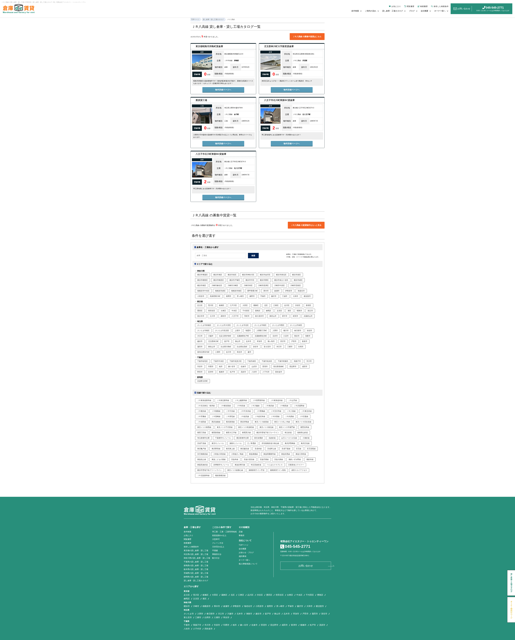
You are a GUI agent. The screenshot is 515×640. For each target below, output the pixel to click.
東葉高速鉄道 (202, 465)
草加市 (259, 341)
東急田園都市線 (269, 454)
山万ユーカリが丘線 (289, 438)
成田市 (304, 367)
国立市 (310, 311)
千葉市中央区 (218, 361)
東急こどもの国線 (219, 459)
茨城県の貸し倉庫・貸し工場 (196, 573)
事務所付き (217, 554)
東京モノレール (218, 443)
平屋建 (215, 550)
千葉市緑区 (251, 361)
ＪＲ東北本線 (306, 411)
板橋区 (221, 305)
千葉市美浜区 (267, 361)
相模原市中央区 (203, 291)
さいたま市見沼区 (222, 331)
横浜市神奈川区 (248, 275)
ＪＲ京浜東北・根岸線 (206, 406)
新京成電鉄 (258, 438)
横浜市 (187, 606)
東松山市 (211, 347)
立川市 (212, 316)
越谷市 (200, 341)
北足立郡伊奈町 (225, 336)
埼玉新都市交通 (203, 438)
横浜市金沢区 (265, 275)
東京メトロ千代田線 (225, 427)
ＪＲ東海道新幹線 (204, 400)
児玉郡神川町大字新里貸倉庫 (279, 46)
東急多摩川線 (240, 465)
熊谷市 (296, 336)
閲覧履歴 (410, 6)
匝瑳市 (265, 367)
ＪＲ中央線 (230, 411)
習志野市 (292, 367)
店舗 (240, 532)
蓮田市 (200, 347)
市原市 (200, 367)
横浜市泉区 (232, 275)
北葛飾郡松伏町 (261, 336)
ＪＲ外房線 (275, 416)
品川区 (286, 305)
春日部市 (297, 331)
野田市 (200, 372)
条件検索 (355, 11)
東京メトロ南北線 (266, 427)
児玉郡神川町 (213, 341)
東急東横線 (253, 454)
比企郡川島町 (226, 347)
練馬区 (268, 311)
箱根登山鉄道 (302, 433)
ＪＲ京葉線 (303, 416)
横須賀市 (307, 296)
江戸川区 (233, 305)
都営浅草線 (304, 427)
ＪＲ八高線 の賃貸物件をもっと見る (306, 225)
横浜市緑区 (298, 280)
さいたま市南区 (203, 331)
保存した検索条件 (441, 6)
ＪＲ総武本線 (260, 416)
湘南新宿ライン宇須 (256, 470)
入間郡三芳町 (261, 331)
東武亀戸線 (201, 449)
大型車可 (216, 539)
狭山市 (237, 341)
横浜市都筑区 (202, 280)
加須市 (309, 331)
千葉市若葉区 (283, 361)
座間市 (228, 296)
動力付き (216, 558)
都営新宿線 (216, 433)
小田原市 (200, 296)
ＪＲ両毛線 (230, 416)
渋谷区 (297, 305)
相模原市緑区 (220, 291)
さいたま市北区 (242, 325)
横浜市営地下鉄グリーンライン (209, 470)
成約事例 (242, 556)
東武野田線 (216, 449)
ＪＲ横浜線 (201, 411)
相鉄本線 (309, 459)
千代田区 (245, 311)
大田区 (245, 305)
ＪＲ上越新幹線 (241, 400)
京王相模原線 (202, 454)
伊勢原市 (288, 291)
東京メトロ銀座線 (262, 422)
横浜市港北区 (281, 275)
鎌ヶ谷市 (244, 625)
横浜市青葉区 (202, 275)
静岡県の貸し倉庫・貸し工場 (196, 577)
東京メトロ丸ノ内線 (282, 422)
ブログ (412, 11)
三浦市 (284, 296)
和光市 (239, 352)
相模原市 (207, 606)
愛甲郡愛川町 (252, 291)
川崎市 (196, 606)
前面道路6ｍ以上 (219, 535)
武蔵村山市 (308, 316)
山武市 (254, 367)
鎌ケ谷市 (231, 367)
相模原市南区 (236, 291)
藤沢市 (273, 296)
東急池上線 (201, 459)
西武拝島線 (244, 422)
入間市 (275, 331)
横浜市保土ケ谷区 (281, 280)
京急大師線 (278, 459)
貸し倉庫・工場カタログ (392, 11)
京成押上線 (271, 449)
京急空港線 (264, 459)
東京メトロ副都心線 (235, 470)
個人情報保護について (248, 564)
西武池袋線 (216, 422)
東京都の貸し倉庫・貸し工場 (196, 550)
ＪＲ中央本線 (245, 411)
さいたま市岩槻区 (204, 325)
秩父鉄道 (288, 433)
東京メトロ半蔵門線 (287, 427)
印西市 (210, 367)
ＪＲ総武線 (244, 416)
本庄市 (279, 347)
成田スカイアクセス (299, 470)
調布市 (223, 316)
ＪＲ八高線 (291, 411)
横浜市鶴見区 (218, 280)
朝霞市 (248, 331)
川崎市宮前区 (295, 285)
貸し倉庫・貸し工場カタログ (196, 580)
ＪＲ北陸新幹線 (203, 475)
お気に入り (396, 6)
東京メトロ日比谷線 (303, 422)
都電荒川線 (246, 433)
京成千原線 (201, 443)
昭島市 (299, 311)
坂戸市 (226, 341)
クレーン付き (217, 543)
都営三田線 (201, 433)
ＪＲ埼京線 (240, 406)
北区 (266, 305)
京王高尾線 (311, 449)
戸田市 (293, 341)
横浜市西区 (264, 280)
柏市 (220, 367)
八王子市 (235, 316)
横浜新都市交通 (242, 438)
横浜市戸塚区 (234, 280)
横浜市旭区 (217, 275)
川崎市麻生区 (217, 285)
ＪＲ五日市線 (276, 411)
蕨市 (249, 352)
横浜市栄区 (296, 275)
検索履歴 (424, 6)
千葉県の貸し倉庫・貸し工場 (196, 562)
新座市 (304, 341)
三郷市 (290, 347)
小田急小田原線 (219, 454)
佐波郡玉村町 (202, 381)
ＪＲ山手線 (292, 400)
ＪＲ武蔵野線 (299, 406)
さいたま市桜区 (260, 325)
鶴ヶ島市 (271, 341)
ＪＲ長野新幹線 (259, 400)
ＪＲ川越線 (255, 406)
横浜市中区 (250, 280)
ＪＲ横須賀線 (225, 406)
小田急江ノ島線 (237, 454)
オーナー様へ (440, 11)
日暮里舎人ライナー (296, 465)
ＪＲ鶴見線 (283, 406)
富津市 (210, 372)
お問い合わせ (463, 9)
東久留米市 (259, 316)
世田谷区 (211, 311)
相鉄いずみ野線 (295, 459)
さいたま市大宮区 (224, 325)
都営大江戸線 (231, 433)
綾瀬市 (276, 291)
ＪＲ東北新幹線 (223, 400)
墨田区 (200, 311)
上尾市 (237, 331)
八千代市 (265, 372)
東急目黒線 (285, 454)
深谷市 (255, 347)
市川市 (309, 361)
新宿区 (308, 305)
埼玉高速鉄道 (256, 465)
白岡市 (300, 347)
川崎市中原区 (279, 285)
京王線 (298, 449)
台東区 (223, 311)
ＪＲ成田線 (201, 422)
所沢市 (283, 341)
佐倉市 (243, 367)
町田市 (295, 316)
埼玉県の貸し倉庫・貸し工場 (196, 554)
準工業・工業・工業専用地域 (224, 532)
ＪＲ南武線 (269, 406)
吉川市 (228, 352)
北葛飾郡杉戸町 (243, 336)
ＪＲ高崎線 (216, 416)
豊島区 (257, 311)
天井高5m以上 (218, 547)
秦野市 (252, 296)
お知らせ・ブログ (246, 552)
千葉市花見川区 (235, 361)
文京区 (279, 311)
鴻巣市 (307, 336)
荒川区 (210, 305)
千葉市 (187, 625)
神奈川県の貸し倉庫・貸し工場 (197, 558)
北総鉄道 (272, 438)
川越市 (210, 336)
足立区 (200, 305)
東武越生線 (244, 449)
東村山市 (272, 316)
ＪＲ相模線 (216, 411)
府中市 (284, 316)
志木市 (248, 341)
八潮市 (217, 352)
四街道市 (278, 372)
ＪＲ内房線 (289, 416)
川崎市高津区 (263, 285)
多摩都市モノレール (221, 465)
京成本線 (258, 449)
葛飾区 (256, 305)
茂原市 (243, 372)
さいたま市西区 (278, 325)
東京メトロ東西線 (204, 427)
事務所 (241, 535)
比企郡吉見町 (242, 347)
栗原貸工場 (201, 100)
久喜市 (286, 336)
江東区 (276, 305)
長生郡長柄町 (278, 367)
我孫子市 (297, 361)
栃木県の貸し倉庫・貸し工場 (196, 569)
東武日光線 (305, 443)
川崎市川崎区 (233, 285)
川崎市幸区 (248, 285)
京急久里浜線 (249, 459)
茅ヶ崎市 (240, 296)
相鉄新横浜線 (220, 475)
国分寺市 (200, 316)
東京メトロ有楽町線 (246, 427)
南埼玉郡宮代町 (203, 352)
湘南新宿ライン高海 (278, 470)
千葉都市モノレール (223, 438)
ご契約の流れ (370, 11)
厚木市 (266, 291)
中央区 (234, 311)
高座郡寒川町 (215, 296)
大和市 (295, 296)
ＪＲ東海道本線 (276, 400)
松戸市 (232, 372)
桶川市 (286, 331)
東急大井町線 (301, 454)
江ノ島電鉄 (251, 443)
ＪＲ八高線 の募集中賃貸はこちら (307, 36)
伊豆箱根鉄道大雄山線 (270, 443)
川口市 (200, 336)
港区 (289, 311)
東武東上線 (230, 449)
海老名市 (301, 291)
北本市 (275, 336)
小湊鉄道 (306, 438)
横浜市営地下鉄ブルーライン (267, 433)
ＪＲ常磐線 (201, 416)
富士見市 (267, 347)
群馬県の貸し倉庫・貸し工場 (196, 565)
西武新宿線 (230, 422)
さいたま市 (189, 613)
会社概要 (424, 11)
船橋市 (221, 372)
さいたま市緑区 (296, 325)
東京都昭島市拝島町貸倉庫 (209, 46)
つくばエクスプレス (275, 465)
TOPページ (243, 545)
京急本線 (234, 459)
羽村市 (246, 316)
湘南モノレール (235, 443)
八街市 (254, 372)
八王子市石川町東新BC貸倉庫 (279, 100)
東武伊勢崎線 (290, 443)
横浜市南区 (201, 285)
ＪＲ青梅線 (260, 411)
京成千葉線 (286, 449)
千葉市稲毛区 (202, 361)
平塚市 (263, 296)
